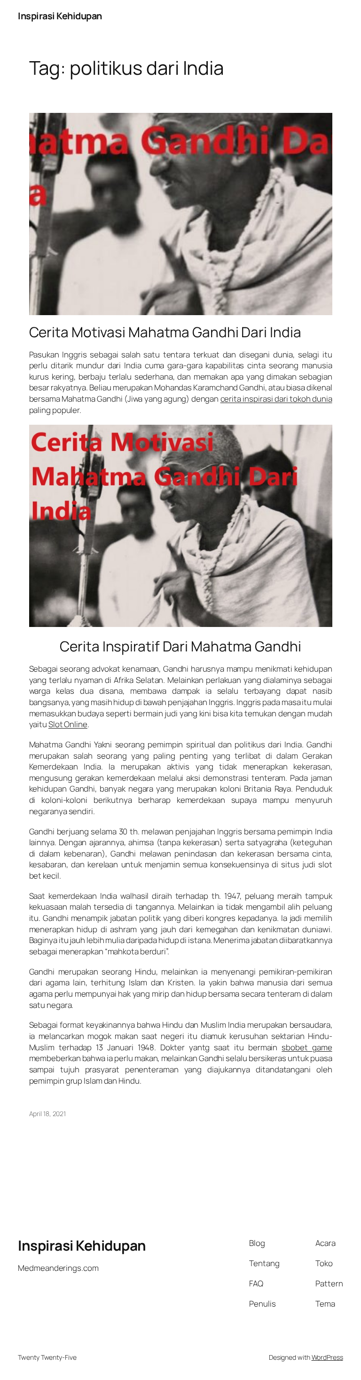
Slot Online (67, 724)
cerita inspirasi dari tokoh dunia (276, 398)
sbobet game (307, 1047)
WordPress (327, 1357)
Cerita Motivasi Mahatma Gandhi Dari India (165, 332)
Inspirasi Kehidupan (60, 15)
